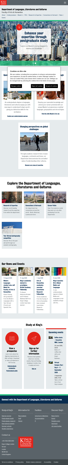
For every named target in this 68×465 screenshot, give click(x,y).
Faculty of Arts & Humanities (12, 12)
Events (3, 17)
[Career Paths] (56, 197)
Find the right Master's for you (50, 114)
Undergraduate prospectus (12, 367)
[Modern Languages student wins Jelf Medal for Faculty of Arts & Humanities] (9, 271)
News (61, 15)
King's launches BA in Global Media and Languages (58, 284)
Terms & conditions (7, 462)
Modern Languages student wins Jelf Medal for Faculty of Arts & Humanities (9, 286)
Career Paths (52, 205)
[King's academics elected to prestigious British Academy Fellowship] (25, 271)
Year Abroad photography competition (12, 237)
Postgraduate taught (8, 418)
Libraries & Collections (41, 416)
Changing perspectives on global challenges (34, 128)
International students (8, 423)
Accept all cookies (51, 86)
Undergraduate (11, 15)
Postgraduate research (8, 421)
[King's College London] (25, 440)
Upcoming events (56, 332)
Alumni (20, 421)
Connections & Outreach (50, 15)
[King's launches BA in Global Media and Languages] (58, 271)
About (3, 15)
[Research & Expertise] (12, 197)
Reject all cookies (37, 86)
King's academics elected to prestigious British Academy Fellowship (25, 285)
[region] (34, 79)
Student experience (7, 428)
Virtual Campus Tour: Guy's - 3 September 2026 (59, 367)
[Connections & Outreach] (34, 197)
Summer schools (6, 426)
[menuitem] (4, 15)
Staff (19, 418)
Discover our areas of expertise (34, 165)
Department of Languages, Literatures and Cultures (24, 9)
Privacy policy (20, 462)
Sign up (34, 369)
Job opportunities (56, 426)
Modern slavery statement (33, 462)
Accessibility (47, 462)
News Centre (55, 416)
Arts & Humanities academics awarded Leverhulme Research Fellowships (40, 287)
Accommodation (39, 418)
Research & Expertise (35, 15)
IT (35, 421)
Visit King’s (54, 423)
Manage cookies (16, 86)
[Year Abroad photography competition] (12, 227)
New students (22, 416)
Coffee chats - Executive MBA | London (59, 340)
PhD (26, 15)
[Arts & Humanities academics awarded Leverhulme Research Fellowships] (42, 271)
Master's (20, 15)
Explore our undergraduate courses (17, 116)
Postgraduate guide (11, 371)
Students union (55, 421)
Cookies (56, 462)
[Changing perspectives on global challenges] (34, 141)
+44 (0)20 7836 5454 (8, 441)
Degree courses (6, 416)
